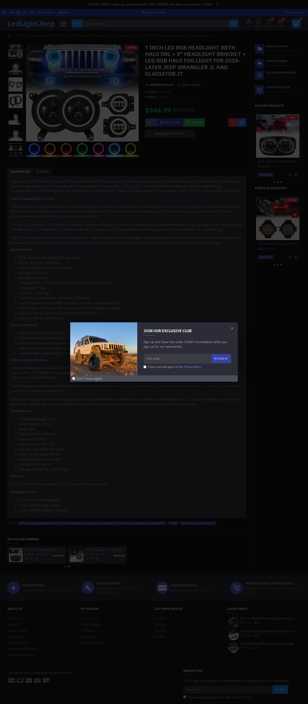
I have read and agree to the (174, 367)
